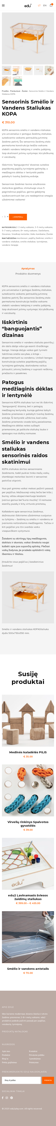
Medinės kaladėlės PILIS (28, 752)
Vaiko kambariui (37, 234)
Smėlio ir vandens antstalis (28, 969)
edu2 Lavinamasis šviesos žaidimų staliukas (28, 897)
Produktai (6, 1055)
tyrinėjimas (42, 241)
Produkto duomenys (28, 273)
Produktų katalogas (15, 1031)
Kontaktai (33, 1051)
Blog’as (5, 1059)
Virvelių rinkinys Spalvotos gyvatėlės (28, 823)
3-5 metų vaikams (43, 227)
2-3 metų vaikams (25, 227)
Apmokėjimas (35, 1059)
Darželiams (43, 230)
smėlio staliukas (28, 241)
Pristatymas (34, 1062)
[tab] (28, 268)
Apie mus (6, 1051)
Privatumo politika (36, 1055)
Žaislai (24, 91)
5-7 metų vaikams (11, 230)
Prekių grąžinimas (9, 1062)
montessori (22, 238)
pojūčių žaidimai (36, 238)
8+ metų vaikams (29, 230)
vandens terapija (10, 245)
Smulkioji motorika (20, 234)
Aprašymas (28, 268)
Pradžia (5, 91)
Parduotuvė (15, 91)
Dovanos (6, 234)
